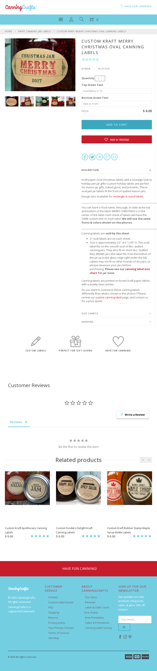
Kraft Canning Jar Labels (34, 31)
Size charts (90, 313)
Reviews (90, 602)
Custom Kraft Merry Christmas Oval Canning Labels (91, 31)
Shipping (88, 321)
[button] (117, 139)
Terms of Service (58, 633)
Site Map (53, 638)
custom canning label (108, 297)
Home (8, 31)
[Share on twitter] (92, 156)
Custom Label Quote (60, 602)
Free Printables (94, 617)
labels (139, 196)
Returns (53, 617)
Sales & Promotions (97, 622)
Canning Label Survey (98, 628)
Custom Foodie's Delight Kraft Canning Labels (74, 530)
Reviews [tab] (16, 422)
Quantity (88, 78)
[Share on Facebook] (85, 156)
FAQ (50, 607)
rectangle (119, 196)
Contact (53, 597)
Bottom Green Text (95, 98)
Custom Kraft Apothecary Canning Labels (26, 530)
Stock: (86, 68)
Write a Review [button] (135, 414)
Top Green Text (92, 85)
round (131, 196)
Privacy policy (56, 622)
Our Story (91, 597)
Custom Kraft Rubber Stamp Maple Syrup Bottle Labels (128, 530)
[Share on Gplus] (107, 156)
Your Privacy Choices (61, 628)
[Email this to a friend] (114, 156)
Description (90, 170)
